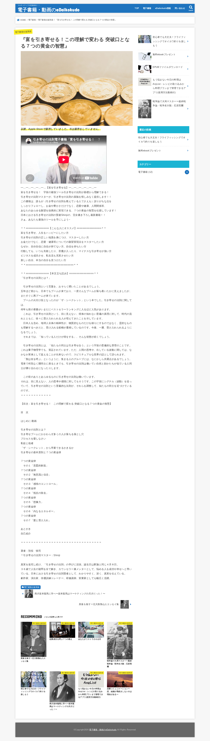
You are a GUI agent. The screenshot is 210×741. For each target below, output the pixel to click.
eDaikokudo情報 (163, 8)
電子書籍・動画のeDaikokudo (48, 9)
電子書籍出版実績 (23, 31)
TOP (137, 8)
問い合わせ (180, 8)
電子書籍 (147, 8)
